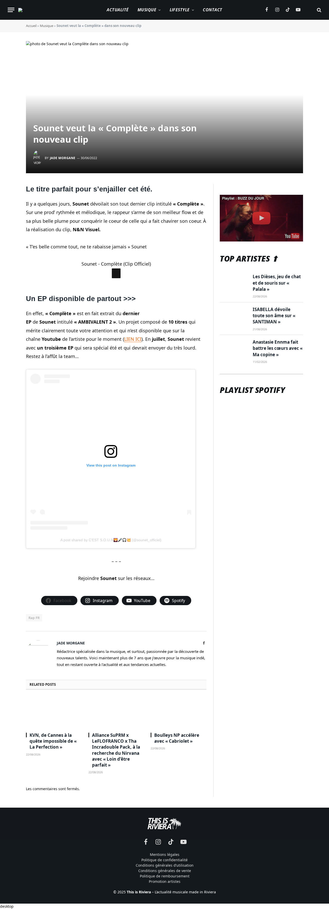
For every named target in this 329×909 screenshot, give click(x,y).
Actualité (118, 10)
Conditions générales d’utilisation (165, 865)
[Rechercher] (318, 10)
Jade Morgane (63, 158)
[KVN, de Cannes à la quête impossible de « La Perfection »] (54, 712)
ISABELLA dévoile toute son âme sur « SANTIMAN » (274, 315)
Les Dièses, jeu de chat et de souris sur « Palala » (277, 283)
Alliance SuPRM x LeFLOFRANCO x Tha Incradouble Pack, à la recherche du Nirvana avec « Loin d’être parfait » (116, 750)
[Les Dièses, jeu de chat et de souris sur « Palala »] (234, 283)
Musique (147, 10)
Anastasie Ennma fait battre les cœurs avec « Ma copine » (278, 348)
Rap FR (34, 617)
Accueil (31, 25)
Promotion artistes (164, 881)
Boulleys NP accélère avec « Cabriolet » (176, 738)
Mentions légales (164, 854)
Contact (212, 10)
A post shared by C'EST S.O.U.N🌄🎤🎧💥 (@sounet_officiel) (110, 540)
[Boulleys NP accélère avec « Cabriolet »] (178, 712)
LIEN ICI (132, 339)
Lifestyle (180, 10)
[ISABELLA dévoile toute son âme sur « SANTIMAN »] (234, 315)
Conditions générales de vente (164, 870)
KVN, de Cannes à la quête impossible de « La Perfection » (53, 741)
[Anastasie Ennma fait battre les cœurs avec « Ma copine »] (234, 348)
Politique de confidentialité (164, 859)
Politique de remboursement (164, 876)
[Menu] (11, 10)
